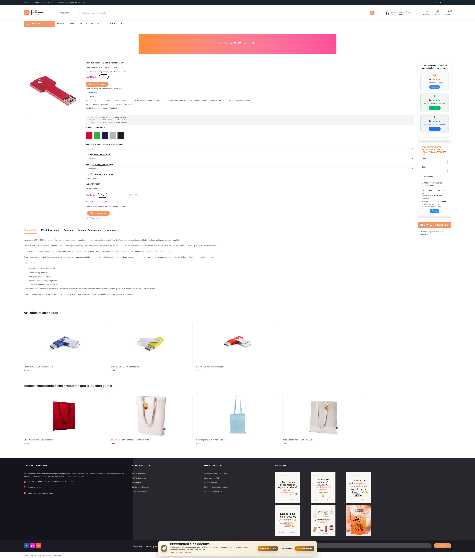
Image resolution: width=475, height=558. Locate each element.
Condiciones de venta (140, 487)
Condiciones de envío (140, 491)
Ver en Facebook (434, 129)
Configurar (286, 548)
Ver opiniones (434, 87)
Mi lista (437, 15)
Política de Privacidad (140, 474)
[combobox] (227, 13)
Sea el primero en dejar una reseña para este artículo (104, 88)
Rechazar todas (268, 548)
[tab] (30, 231)
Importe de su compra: (95, 72)
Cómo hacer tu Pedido (212, 478)
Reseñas (68, 230)
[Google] (38, 545)
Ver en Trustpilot (434, 108)
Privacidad (188, 553)
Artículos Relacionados (89, 230)
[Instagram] (444, 2)
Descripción (30, 230)
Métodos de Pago (210, 483)
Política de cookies (139, 478)
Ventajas (111, 230)
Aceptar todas (304, 548)
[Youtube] (448, 2)
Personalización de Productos (215, 474)
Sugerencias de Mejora (212, 491)
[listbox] (250, 135)
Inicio (219, 43)
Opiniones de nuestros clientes (215, 487)
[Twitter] (440, 2)
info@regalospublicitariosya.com (72, 2)
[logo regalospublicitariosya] (33, 13)
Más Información (50, 230)
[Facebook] (26, 545)
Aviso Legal (136, 483)
